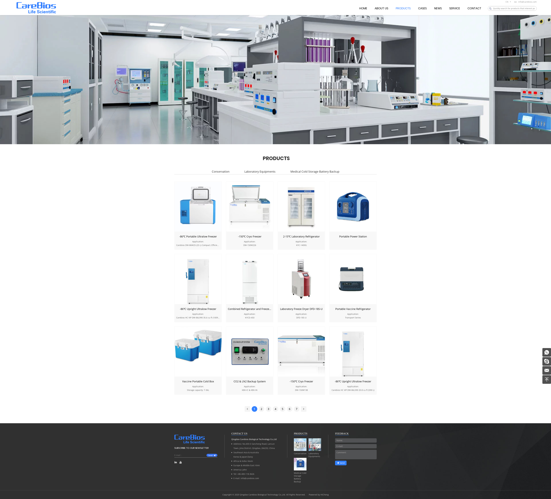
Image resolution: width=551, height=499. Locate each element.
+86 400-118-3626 (245, 474)
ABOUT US (381, 8)
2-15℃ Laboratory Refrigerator (301, 236)
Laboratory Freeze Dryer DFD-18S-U (301, 309)
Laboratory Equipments (260, 171)
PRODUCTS (403, 8)
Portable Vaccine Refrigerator (353, 309)
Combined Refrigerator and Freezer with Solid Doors (249, 309)
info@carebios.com (527, 1)
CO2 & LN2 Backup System (250, 381)
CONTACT (474, 8)
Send (210, 455)
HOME (363, 8)
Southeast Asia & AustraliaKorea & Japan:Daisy (246, 454)
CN (507, 1)
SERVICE (454, 8)
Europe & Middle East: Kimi (246, 465)
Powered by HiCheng (319, 494)
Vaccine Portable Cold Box (198, 381)
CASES (422, 8)
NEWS (438, 8)
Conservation (220, 171)
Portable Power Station (353, 236)
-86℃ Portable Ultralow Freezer (198, 236)
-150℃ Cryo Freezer (249, 236)
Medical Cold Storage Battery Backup (314, 171)
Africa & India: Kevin (243, 461)
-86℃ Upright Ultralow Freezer (198, 309)
